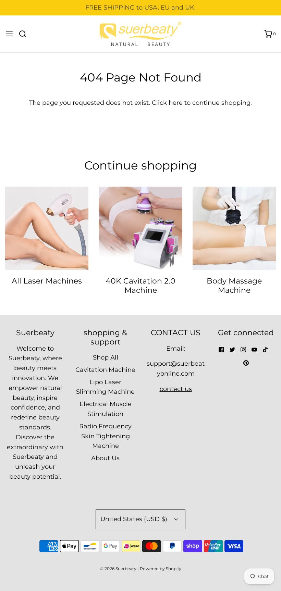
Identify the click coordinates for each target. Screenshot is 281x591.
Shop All (105, 357)
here (176, 102)
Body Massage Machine (234, 285)
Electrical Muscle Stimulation (106, 409)
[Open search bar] (25, 34)
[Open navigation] (9, 34)
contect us (176, 389)
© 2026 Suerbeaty (118, 568)
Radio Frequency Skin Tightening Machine (105, 436)
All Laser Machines (47, 281)
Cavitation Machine (105, 370)
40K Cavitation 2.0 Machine (140, 285)
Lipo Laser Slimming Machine (105, 387)
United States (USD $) (134, 519)
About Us (105, 458)
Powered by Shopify (160, 568)
